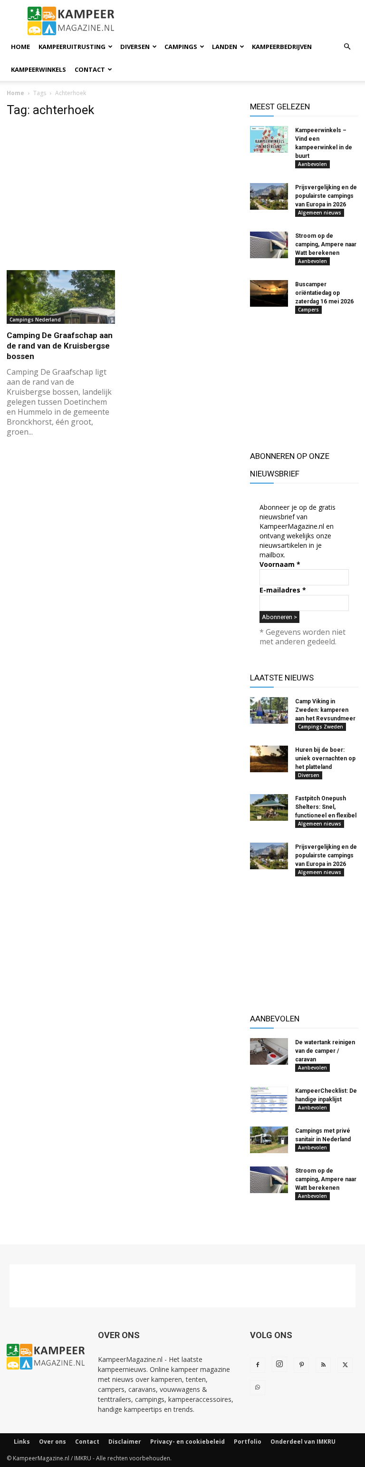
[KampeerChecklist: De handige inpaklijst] (269, 1100)
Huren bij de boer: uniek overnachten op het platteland (325, 758)
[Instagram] (279, 1364)
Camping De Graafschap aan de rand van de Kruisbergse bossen (60, 345)
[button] (347, 46)
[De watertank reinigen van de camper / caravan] (269, 1051)
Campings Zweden (320, 726)
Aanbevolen (312, 164)
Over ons (52, 1442)
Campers (308, 309)
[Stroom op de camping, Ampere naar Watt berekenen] (269, 245)
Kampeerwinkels (38, 69)
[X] (345, 1365)
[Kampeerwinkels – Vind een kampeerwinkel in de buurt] (269, 139)
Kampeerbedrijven (282, 46)
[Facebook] (257, 1365)
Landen (224, 46)
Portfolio (247, 1442)
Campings (180, 46)
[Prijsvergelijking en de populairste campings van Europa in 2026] (269, 196)
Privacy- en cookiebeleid (187, 1442)
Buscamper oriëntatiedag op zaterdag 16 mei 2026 (324, 293)
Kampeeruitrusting (72, 46)
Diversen (135, 46)
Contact (90, 69)
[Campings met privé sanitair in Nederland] (269, 1140)
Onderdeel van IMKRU (303, 1442)
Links (22, 1442)
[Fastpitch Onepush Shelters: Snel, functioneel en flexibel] (269, 807)
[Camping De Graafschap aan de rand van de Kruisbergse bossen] (61, 297)
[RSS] (323, 1365)
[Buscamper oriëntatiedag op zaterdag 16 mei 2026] (269, 293)
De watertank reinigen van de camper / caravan (325, 1051)
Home (20, 46)
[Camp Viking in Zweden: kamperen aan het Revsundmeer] (269, 710)
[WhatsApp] (257, 1387)
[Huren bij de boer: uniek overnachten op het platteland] (269, 759)
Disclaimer (124, 1442)
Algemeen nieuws (319, 212)
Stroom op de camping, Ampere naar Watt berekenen (325, 244)
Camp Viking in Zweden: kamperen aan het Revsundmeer (325, 710)
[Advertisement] (122, 193)
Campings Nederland (35, 319)
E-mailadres (282, 589)
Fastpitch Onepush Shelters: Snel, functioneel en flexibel (325, 807)
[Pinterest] (301, 1365)
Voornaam (279, 564)
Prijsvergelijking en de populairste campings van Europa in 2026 (326, 196)
